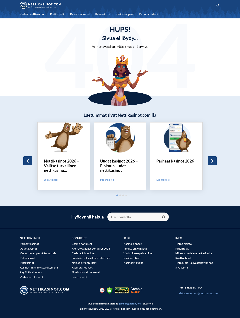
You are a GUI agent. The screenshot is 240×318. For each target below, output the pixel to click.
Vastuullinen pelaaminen (138, 253)
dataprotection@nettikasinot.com (199, 293)
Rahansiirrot (27, 258)
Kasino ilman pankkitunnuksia (38, 253)
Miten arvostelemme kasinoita (193, 253)
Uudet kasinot (28, 248)
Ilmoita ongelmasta (135, 248)
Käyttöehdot (183, 258)
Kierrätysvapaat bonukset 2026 (91, 248)
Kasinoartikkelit (133, 262)
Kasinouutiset (132, 258)
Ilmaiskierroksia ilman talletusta (91, 258)
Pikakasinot (27, 262)
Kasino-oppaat (133, 243)
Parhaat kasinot (29, 243)
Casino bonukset (82, 243)
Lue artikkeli (51, 179)
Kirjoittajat (182, 248)
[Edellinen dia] (27, 160)
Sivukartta (181, 267)
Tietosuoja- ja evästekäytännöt (194, 262)
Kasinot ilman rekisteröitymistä (39, 267)
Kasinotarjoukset (82, 267)
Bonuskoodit (79, 277)
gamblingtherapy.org (130, 303)
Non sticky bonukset (84, 262)
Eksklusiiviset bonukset (86, 272)
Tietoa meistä (183, 243)
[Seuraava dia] (212, 160)
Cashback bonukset (83, 253)
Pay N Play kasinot (31, 272)
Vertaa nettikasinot (31, 277)
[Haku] (218, 5)
